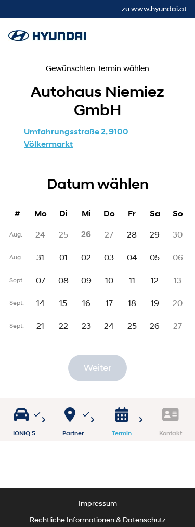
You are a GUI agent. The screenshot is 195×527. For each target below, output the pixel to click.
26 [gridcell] (155, 325)
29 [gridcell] (155, 234)
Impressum (98, 502)
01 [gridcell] (63, 257)
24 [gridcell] (109, 325)
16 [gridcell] (86, 303)
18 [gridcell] (132, 303)
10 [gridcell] (109, 280)
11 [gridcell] (132, 280)
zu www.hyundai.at (154, 8)
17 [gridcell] (109, 303)
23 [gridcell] (86, 325)
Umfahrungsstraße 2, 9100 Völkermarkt (76, 138)
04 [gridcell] (132, 257)
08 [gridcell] (63, 280)
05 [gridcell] (155, 257)
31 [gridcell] (40, 257)
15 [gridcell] (63, 303)
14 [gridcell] (40, 303)
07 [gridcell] (40, 280)
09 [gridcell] (86, 280)
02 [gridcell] (86, 257)
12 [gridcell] (155, 280)
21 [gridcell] (40, 325)
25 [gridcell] (132, 325)
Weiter (97, 367)
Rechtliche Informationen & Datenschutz (98, 519)
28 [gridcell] (132, 234)
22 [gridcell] (63, 325)
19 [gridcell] (155, 303)
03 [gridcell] (109, 257)
